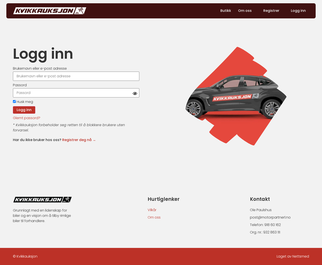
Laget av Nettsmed (293, 256)
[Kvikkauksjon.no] (50, 11)
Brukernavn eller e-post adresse (40, 68)
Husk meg (24, 101)
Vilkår (152, 209)
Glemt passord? (26, 117)
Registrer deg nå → (79, 139)
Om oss (154, 217)
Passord (20, 85)
